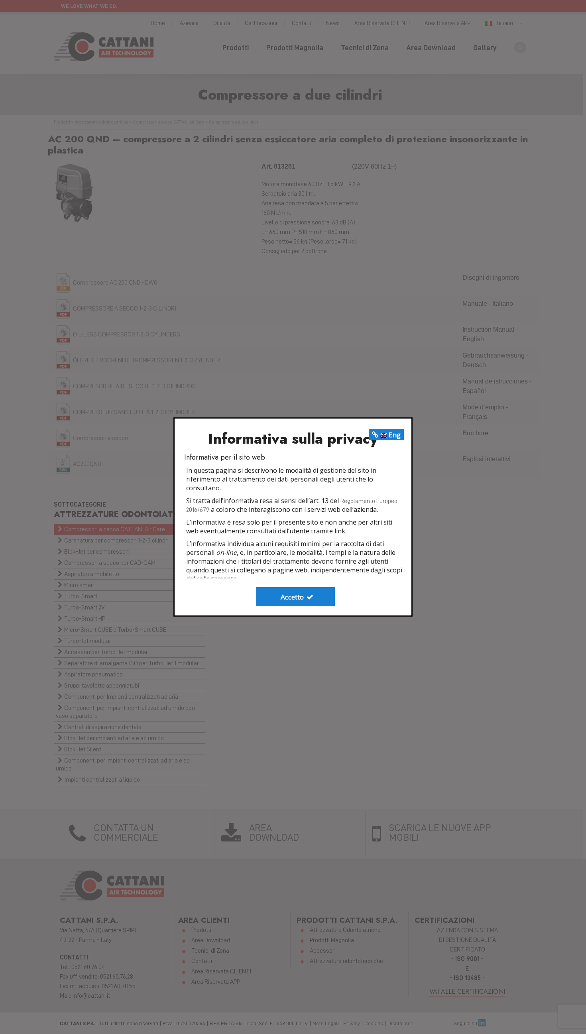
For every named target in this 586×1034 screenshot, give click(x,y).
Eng (394, 434)
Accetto (293, 597)
